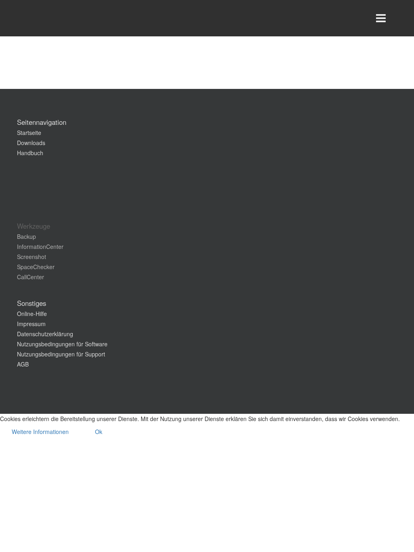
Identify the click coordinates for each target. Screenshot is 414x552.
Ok (98, 432)
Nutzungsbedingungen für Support (61, 354)
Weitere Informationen (40, 432)
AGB (23, 364)
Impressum (31, 324)
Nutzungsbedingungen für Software (62, 344)
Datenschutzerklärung (45, 334)
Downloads (31, 143)
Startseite (29, 133)
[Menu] (381, 18)
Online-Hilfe (32, 314)
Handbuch (30, 153)
